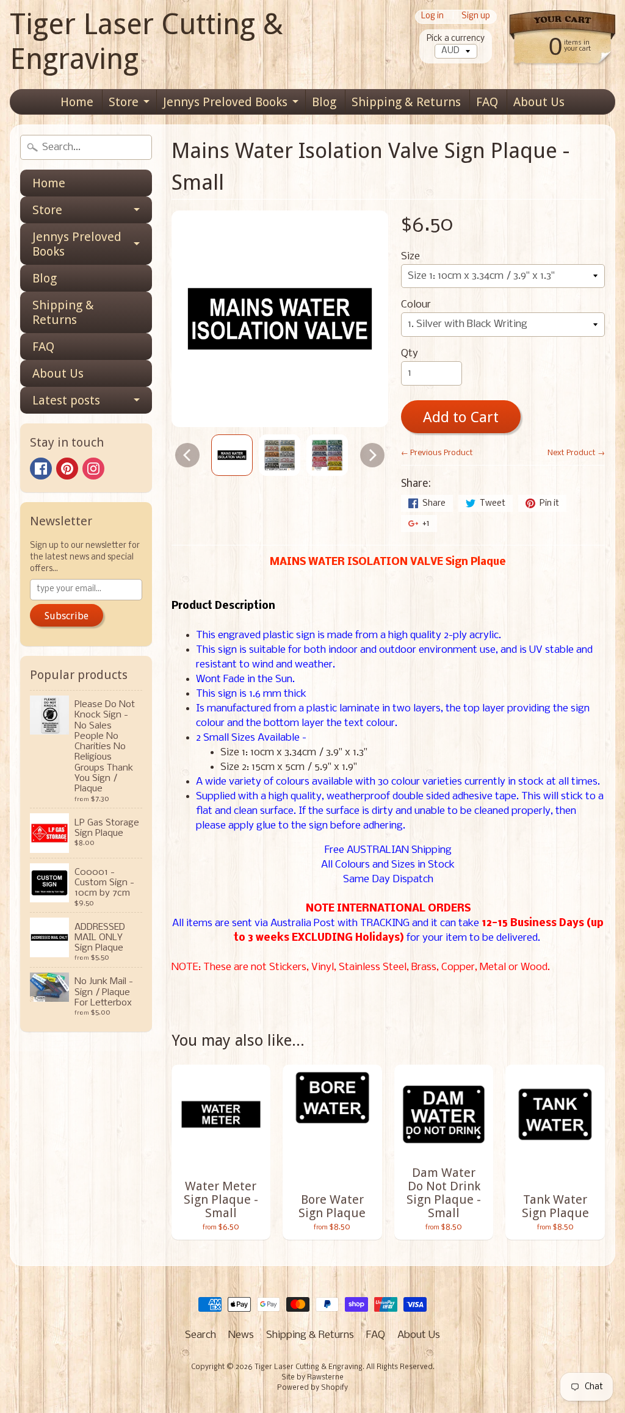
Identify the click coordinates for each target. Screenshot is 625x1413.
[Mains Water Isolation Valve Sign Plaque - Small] (232, 455)
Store (124, 102)
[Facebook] (41, 469)
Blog (324, 102)
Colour (416, 305)
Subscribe (67, 616)
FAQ (487, 102)
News (241, 1335)
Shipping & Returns (406, 102)
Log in (432, 17)
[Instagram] (93, 469)
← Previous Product (437, 453)
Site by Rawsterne (312, 1377)
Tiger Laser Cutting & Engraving (146, 41)
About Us (539, 102)
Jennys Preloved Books (225, 102)
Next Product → (576, 453)
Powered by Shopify (312, 1388)
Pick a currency (456, 38)
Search (200, 1335)
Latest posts (66, 400)
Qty (409, 353)
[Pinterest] (67, 469)
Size (410, 256)
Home (76, 102)
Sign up (475, 17)
